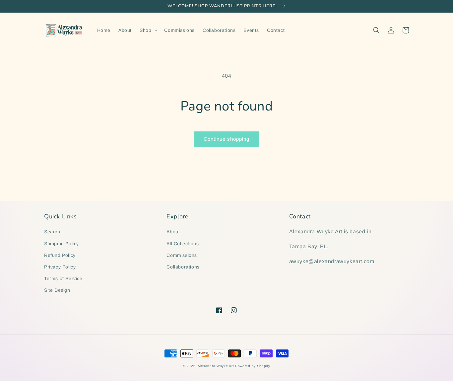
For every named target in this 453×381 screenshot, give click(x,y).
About (173, 231)
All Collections (182, 243)
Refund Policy (60, 255)
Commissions (181, 255)
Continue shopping (226, 139)
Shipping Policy (61, 243)
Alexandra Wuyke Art (216, 366)
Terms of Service (63, 278)
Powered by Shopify (252, 366)
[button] (148, 30)
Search (52, 231)
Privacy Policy (60, 266)
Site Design (57, 290)
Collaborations (182, 266)
